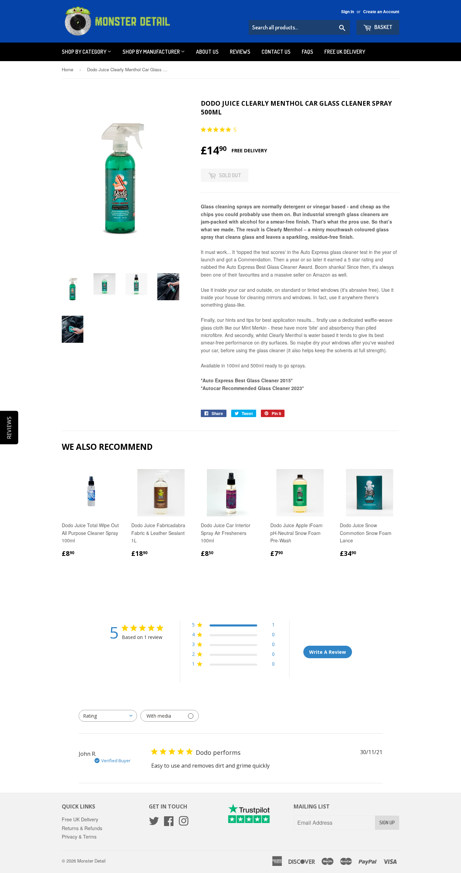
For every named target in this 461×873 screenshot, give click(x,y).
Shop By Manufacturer (152, 51)
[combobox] (108, 716)
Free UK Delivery (344, 51)
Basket (382, 27)
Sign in (347, 12)
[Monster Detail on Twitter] (154, 823)
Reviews (240, 51)
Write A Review (327, 652)
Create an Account (381, 12)
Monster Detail (91, 860)
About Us (207, 51)
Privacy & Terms (79, 836)
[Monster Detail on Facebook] (169, 823)
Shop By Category (84, 51)
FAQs (307, 51)
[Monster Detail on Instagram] (184, 823)
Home (67, 69)
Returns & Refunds (82, 828)
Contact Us (276, 51)
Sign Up (387, 822)
